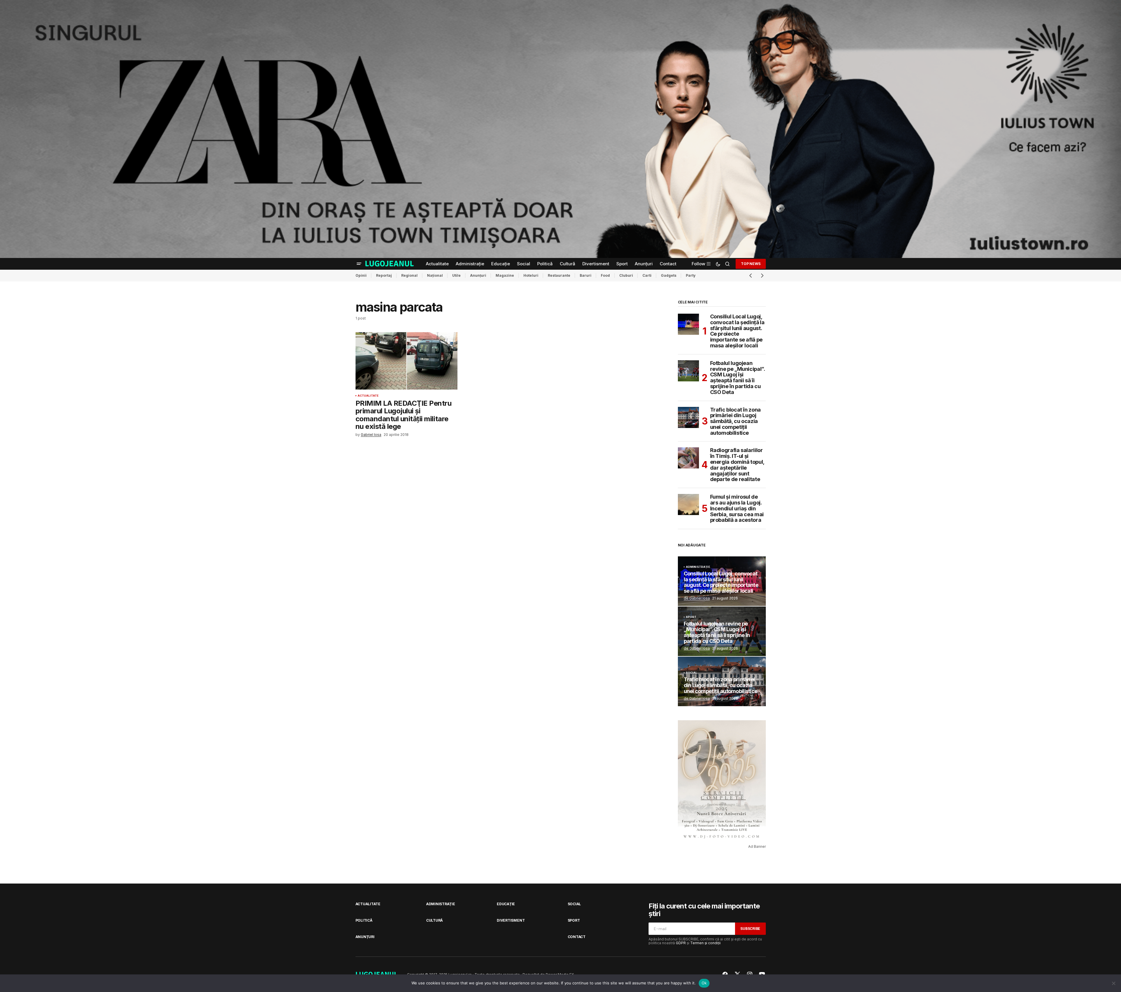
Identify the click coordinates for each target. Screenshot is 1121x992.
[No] (1114, 983)
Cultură (434, 920)
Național (435, 275)
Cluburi (626, 275)
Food (605, 275)
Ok (704, 983)
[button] (359, 263)
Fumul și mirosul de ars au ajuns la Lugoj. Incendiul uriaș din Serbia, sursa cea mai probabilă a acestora (737, 508)
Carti (646, 275)
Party (690, 275)
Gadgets (668, 275)
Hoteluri (530, 275)
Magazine (505, 275)
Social (691, 672)
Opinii (361, 275)
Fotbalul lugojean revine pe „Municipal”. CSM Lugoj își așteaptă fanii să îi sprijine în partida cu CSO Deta (737, 377)
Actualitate (368, 395)
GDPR (681, 943)
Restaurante (559, 275)
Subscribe (750, 928)
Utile (456, 275)
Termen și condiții (705, 943)
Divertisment (511, 920)
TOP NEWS (750, 263)
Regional (409, 275)
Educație (506, 904)
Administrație (698, 566)
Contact (577, 937)
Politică (363, 920)
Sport (691, 617)
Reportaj (384, 275)
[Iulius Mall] (560, 129)
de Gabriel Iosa (697, 598)
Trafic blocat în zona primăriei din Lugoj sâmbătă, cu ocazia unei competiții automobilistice (735, 421)
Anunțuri (478, 275)
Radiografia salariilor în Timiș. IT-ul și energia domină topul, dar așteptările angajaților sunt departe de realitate (737, 464)
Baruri (585, 275)
